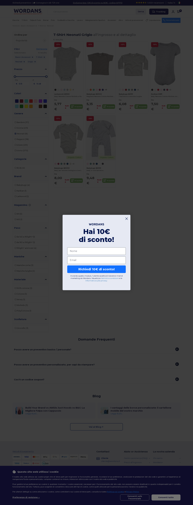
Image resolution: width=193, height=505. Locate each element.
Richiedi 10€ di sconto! (96, 269)
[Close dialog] (126, 218)
